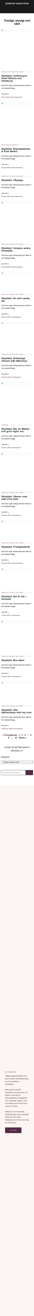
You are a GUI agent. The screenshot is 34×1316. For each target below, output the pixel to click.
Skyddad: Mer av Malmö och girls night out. (15, 430)
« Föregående (9, 735)
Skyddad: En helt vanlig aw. (15, 299)
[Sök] (29, 772)
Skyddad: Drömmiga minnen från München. (14, 359)
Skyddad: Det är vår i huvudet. (13, 597)
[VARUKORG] (24, 9)
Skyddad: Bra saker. (13, 660)
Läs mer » (5, 94)
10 (16, 737)
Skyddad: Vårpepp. (12, 180)
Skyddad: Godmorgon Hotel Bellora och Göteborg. (14, 78)
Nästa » (23, 737)
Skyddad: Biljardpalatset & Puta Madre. (15, 150)
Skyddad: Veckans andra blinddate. (15, 249)
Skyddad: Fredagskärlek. (16, 547)
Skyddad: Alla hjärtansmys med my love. (16, 711)
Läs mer (13, 1130)
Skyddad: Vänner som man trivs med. (14, 497)
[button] (2, 8)
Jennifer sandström (17, 3)
